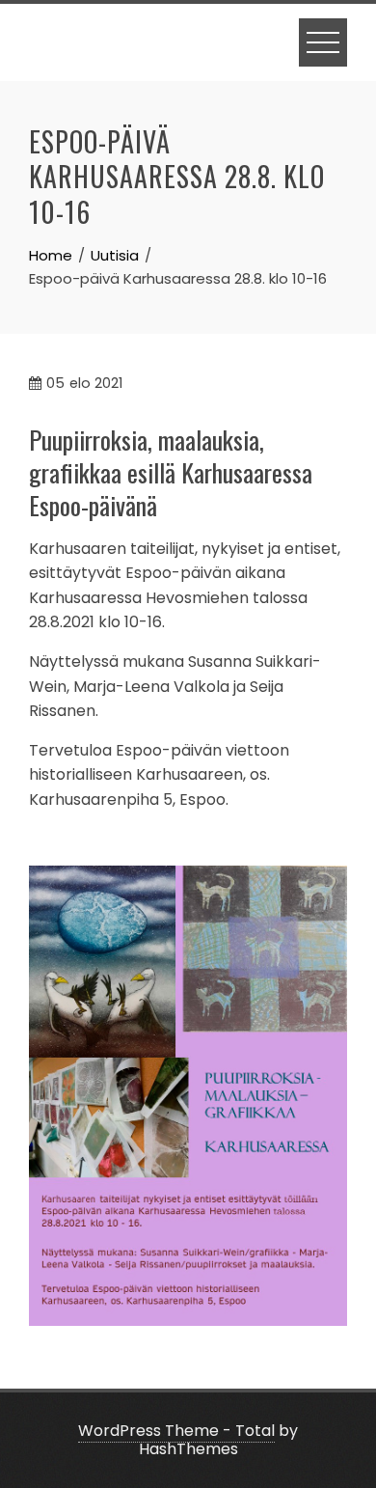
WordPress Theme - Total (176, 1430)
